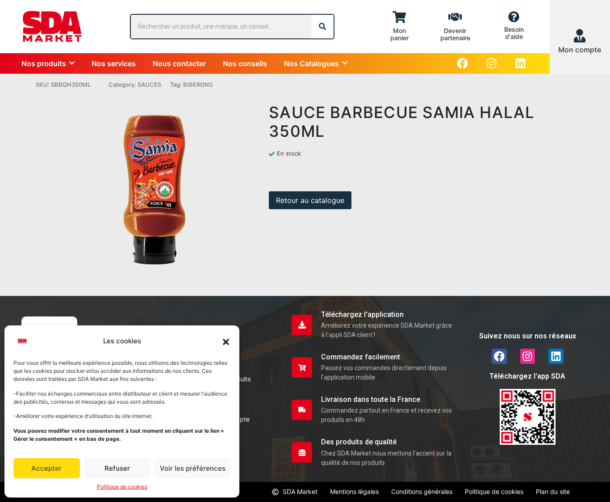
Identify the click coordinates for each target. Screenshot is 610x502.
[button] (225, 341)
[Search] (322, 26)
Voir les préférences (193, 468)
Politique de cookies (122, 486)
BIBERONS (198, 84)
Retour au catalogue (310, 200)
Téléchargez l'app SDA (527, 376)
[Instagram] (491, 63)
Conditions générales (421, 491)
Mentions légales (354, 491)
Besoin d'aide (514, 32)
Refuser (117, 468)
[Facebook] (462, 63)
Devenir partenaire (455, 34)
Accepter (46, 468)
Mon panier (399, 34)
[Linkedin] (520, 63)
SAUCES (149, 84)
